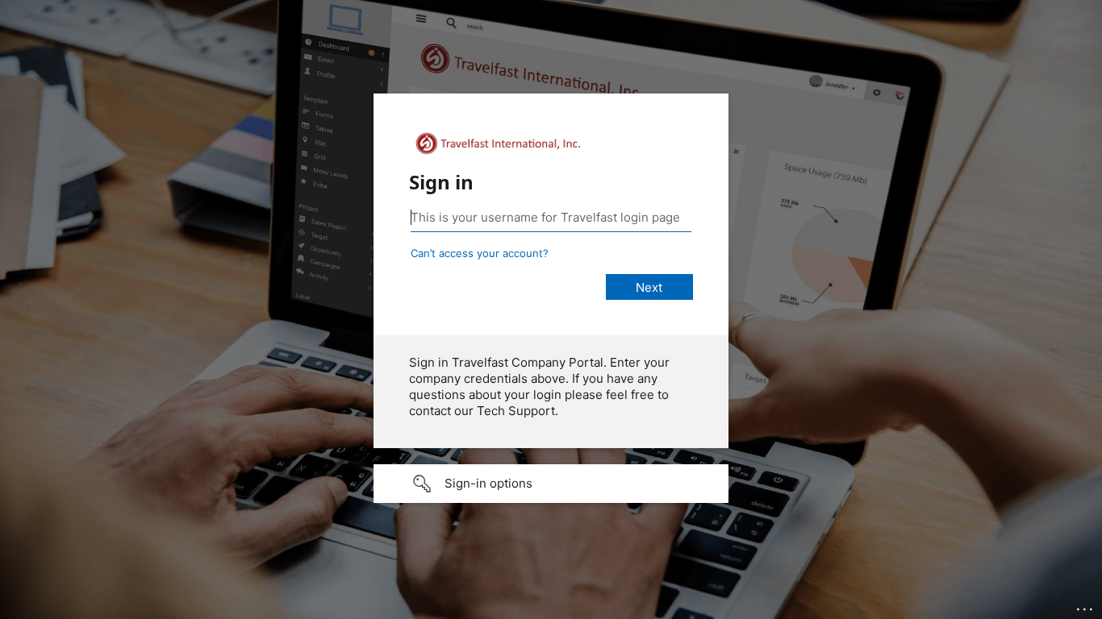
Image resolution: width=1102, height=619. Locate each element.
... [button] (1086, 605)
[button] (551, 483)
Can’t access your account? (480, 253)
